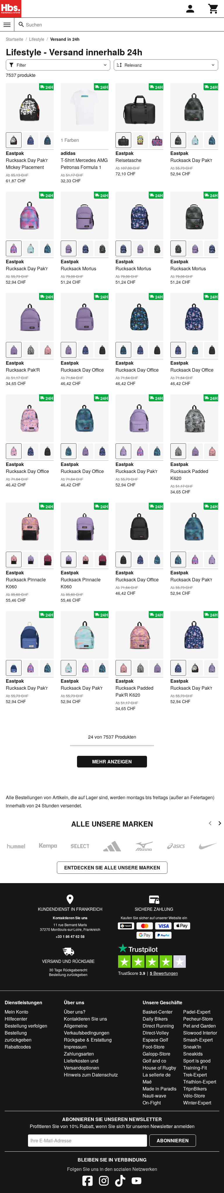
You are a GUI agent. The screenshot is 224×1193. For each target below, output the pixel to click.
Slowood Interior (200, 1032)
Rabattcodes (18, 1046)
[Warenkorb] (213, 9)
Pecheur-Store (198, 1018)
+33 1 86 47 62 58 (70, 936)
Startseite (14, 39)
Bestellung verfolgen (26, 1025)
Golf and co (154, 1060)
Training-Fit (195, 1067)
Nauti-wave (154, 1095)
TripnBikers (195, 1088)
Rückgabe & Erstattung (88, 1039)
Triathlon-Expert (199, 1081)
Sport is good (197, 1060)
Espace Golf (155, 1039)
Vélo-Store (194, 1095)
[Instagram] (104, 1181)
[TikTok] (120, 1181)
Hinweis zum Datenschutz (91, 1074)
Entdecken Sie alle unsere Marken (112, 867)
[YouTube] (136, 1181)
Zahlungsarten (79, 1053)
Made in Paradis (159, 1088)
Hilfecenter (16, 1018)
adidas (68, 153)
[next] (220, 824)
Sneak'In (192, 1046)
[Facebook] (87, 1181)
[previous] (210, 824)
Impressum (75, 1046)
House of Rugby (159, 1067)
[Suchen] (21, 24)
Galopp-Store (156, 1053)
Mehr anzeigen (112, 761)
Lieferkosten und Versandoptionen (81, 1064)
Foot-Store (153, 1046)
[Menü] (7, 25)
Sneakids (193, 1053)
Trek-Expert (195, 1074)
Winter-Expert (197, 1102)
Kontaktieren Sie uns (70, 917)
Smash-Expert (198, 1039)
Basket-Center (157, 1011)
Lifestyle (36, 39)
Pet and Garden (199, 1025)
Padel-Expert (196, 1011)
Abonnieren (173, 1140)
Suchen (34, 24)
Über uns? (74, 1011)
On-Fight (152, 1102)
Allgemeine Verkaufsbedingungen (86, 1029)
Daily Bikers (155, 1018)
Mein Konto (16, 1011)
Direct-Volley (156, 1032)
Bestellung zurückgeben (68, 974)
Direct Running (158, 1025)
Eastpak (15, 153)
